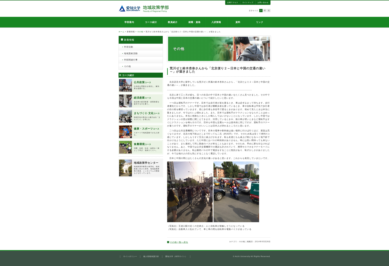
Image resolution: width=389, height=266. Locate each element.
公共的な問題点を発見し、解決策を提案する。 (146, 85)
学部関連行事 (131, 60)
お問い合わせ (263, 2)
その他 (140, 32)
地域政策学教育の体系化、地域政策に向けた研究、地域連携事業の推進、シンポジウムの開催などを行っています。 (146, 167)
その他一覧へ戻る (179, 242)
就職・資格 (194, 22)
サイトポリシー (130, 256)
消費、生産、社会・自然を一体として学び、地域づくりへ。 (146, 147)
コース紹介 (151, 22)
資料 (238, 22)
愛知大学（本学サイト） (176, 256)
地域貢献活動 (131, 53)
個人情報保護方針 (151, 256)
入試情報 (216, 22)
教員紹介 (173, 22)
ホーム (121, 32)
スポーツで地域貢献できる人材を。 (146, 131)
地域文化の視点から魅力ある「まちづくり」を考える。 (147, 116)
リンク (259, 22)
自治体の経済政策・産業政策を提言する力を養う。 (146, 100)
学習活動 (128, 47)
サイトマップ (247, 2)
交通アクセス (232, 2)
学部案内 (129, 22)
